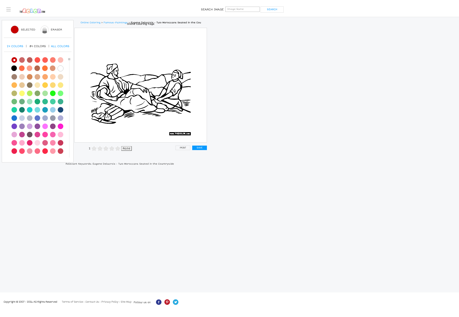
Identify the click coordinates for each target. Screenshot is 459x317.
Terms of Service (72, 301)
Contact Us (92, 301)
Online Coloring (90, 22)
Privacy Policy (109, 301)
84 (37, 46)
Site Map (126, 301)
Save (199, 147)
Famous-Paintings (116, 22)
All (60, 46)
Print (183, 147)
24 (15, 46)
